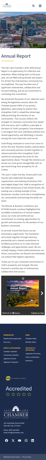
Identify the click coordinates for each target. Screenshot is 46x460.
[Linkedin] (33, 441)
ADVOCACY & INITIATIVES (30, 349)
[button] (40, 6)
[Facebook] (7, 441)
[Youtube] (20, 441)
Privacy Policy (27, 457)
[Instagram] (26, 441)
